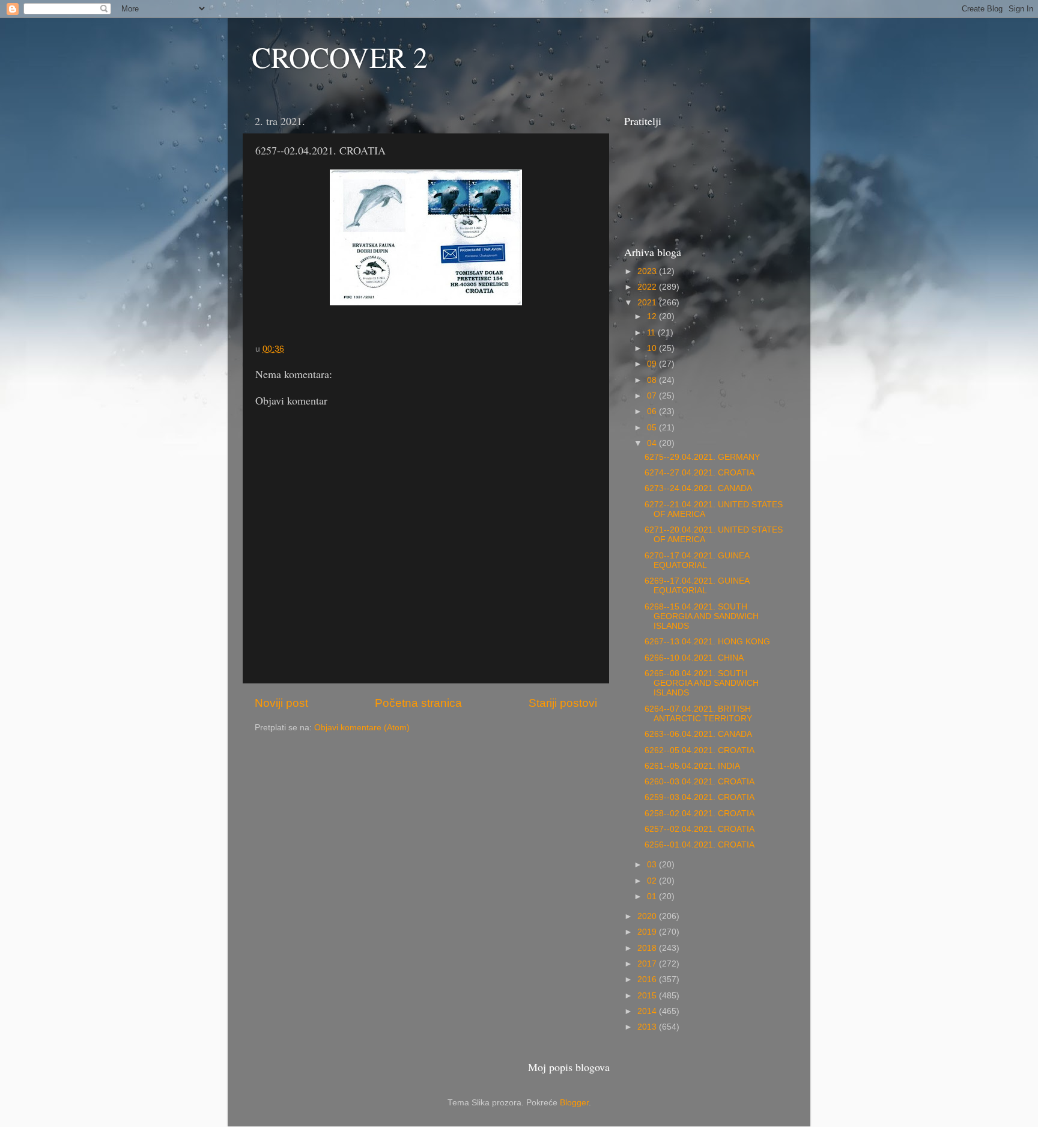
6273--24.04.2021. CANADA (698, 488)
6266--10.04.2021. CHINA (694, 657)
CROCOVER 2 (340, 56)
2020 (648, 916)
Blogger (574, 1102)
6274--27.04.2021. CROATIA (699, 472)
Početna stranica (418, 703)
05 (653, 427)
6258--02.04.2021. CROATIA (699, 813)
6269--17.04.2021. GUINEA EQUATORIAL (697, 585)
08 (653, 380)
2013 (648, 1026)
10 (653, 348)
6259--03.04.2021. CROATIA (699, 797)
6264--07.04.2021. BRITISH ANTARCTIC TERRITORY (698, 713)
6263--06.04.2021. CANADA (698, 734)
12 (653, 316)
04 (653, 443)
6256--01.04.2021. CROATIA (699, 844)
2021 (648, 302)
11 (652, 332)
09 (653, 363)
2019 (648, 931)
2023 (648, 271)
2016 (648, 979)
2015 (648, 995)
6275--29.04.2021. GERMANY (702, 457)
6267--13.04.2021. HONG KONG (707, 641)
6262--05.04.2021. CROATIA (699, 750)
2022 (648, 287)
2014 (648, 1011)
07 (653, 395)
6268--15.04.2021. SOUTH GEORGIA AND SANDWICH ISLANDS (702, 616)
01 (653, 896)
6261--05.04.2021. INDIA (692, 766)
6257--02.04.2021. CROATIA (699, 829)
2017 (648, 963)
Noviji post (281, 703)
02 (653, 880)
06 (653, 411)
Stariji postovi (563, 703)
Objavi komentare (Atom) (362, 727)
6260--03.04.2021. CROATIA (699, 781)
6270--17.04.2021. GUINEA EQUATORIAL (697, 560)
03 (653, 864)
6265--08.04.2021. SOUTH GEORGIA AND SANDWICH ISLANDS (702, 683)
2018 (648, 948)
